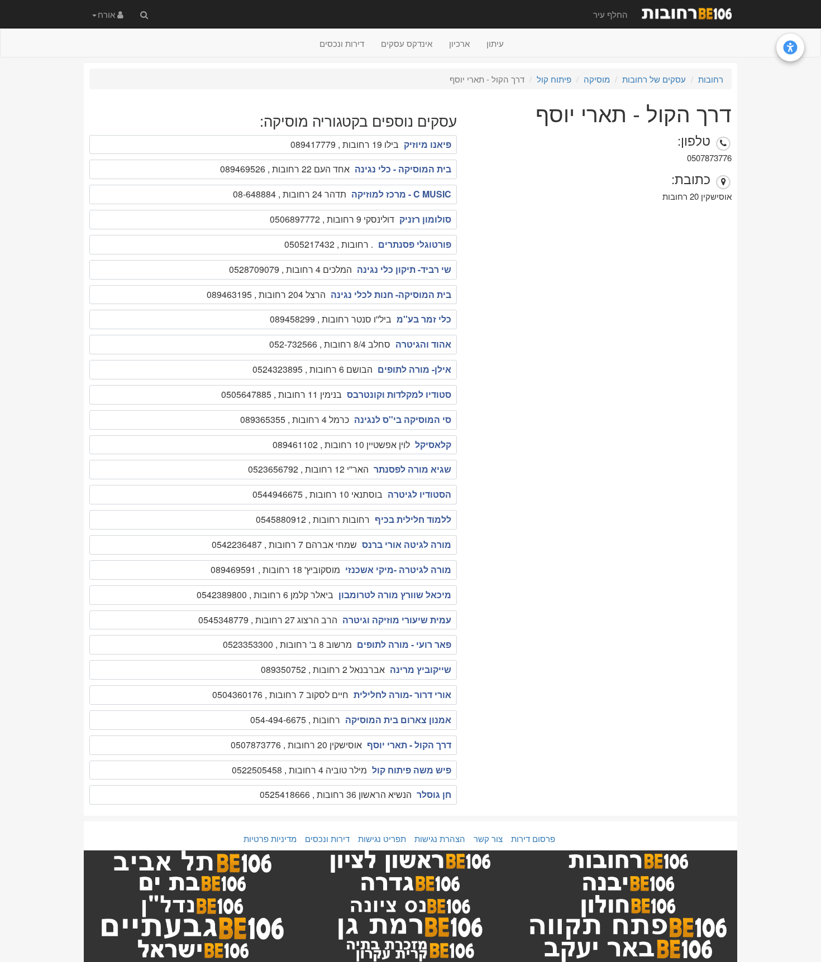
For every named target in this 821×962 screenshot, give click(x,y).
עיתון (495, 43)
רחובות (710, 79)
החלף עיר (610, 14)
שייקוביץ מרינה (420, 669)
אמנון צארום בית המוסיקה (398, 719)
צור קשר (488, 838)
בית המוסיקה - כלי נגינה (403, 168)
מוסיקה (597, 79)
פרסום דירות (533, 838)
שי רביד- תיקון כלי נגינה (404, 269)
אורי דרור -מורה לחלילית (402, 694)
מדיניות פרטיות (270, 838)
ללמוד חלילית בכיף (413, 519)
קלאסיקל (433, 444)
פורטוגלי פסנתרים (414, 244)
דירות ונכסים (341, 43)
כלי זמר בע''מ (424, 318)
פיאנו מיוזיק (427, 144)
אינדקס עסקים (406, 43)
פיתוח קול (554, 79)
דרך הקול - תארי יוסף (409, 744)
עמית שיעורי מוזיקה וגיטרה (396, 619)
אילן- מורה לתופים (414, 369)
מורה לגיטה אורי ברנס (406, 544)
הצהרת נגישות (439, 838)
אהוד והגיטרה (423, 344)
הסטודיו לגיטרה (419, 494)
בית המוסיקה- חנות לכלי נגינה (391, 294)
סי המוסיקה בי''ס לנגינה (402, 419)
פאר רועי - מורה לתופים (404, 644)
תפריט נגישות (382, 838)
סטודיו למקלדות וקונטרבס (399, 394)
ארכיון (459, 43)
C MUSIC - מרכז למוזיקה (401, 193)
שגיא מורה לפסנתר (412, 469)
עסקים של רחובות (654, 79)
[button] (108, 14)
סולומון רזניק (425, 219)
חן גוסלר (434, 794)
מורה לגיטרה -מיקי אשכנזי (398, 569)
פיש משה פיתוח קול (411, 769)
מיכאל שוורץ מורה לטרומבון (394, 594)
